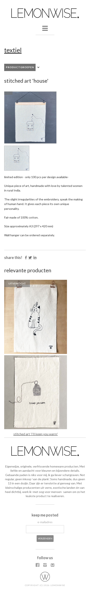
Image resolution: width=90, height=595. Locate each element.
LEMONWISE (57, 585)
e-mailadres (45, 522)
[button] (45, 33)
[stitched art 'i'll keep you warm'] (35, 392)
